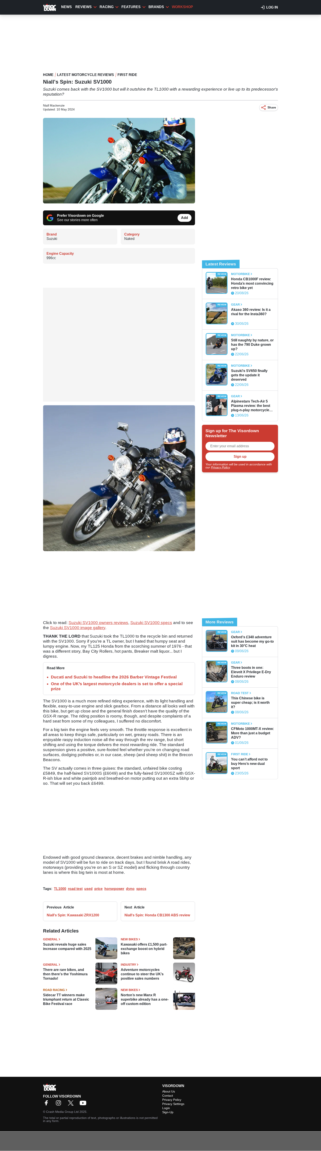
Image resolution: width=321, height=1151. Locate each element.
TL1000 (60, 889)
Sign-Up (167, 1112)
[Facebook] (47, 1104)
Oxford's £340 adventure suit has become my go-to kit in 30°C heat (252, 641)
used (88, 889)
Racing (107, 7)
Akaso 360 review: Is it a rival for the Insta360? (251, 312)
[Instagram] (59, 1104)
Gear (235, 304)
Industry (128, 964)
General (50, 939)
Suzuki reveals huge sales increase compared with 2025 (67, 947)
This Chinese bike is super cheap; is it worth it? (250, 702)
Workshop (182, 7)
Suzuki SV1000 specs (151, 622)
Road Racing (54, 990)
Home (48, 75)
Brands (156, 7)
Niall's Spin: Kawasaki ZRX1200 (73, 915)
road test (75, 889)
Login (166, 1108)
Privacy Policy (220, 467)
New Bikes (129, 939)
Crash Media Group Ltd (62, 1111)
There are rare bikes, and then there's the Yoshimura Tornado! (65, 974)
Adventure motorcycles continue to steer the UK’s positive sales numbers (142, 974)
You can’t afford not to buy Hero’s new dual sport (249, 763)
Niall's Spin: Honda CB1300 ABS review (157, 915)
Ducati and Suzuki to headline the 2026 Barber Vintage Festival (114, 677)
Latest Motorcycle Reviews (85, 75)
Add (184, 218)
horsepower (114, 889)
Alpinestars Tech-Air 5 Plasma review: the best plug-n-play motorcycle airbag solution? (250, 405)
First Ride (127, 75)
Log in (272, 7)
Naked (129, 239)
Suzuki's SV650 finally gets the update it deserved (249, 375)
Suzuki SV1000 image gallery (77, 627)
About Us (168, 1091)
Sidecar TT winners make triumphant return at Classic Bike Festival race (66, 999)
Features (131, 7)
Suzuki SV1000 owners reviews (98, 622)
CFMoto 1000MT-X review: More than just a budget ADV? (252, 733)
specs (141, 889)
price (98, 889)
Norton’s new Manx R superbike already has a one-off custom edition (145, 999)
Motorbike (240, 274)
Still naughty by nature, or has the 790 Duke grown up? (252, 344)
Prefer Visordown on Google (80, 215)
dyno (130, 889)
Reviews (83, 7)
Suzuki (52, 239)
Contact (167, 1095)
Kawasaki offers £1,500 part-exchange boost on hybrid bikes (144, 949)
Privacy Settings (173, 1103)
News (66, 7)
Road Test (240, 693)
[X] (71, 1104)
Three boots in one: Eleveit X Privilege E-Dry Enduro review (251, 672)
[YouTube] (84, 1104)
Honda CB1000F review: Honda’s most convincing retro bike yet (252, 283)
